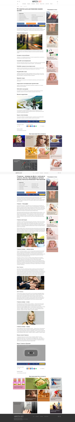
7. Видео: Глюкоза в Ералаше (35, 187)
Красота (37, 3)
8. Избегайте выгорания (34, 17)
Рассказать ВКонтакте (21, 23)
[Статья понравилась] (17, 126)
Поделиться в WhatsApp (36, 126)
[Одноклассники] (19, 1)
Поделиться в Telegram (32, 126)
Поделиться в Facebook (42, 23)
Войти (57, 1)
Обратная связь (46, 416)
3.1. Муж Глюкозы (21, 187)
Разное (51, 3)
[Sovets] (36, 2)
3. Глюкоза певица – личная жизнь (23, 186)
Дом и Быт (47, 3)
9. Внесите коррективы (34, 18)
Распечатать (42, 368)
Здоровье (28, 3)
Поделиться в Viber (34, 126)
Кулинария (24, 3)
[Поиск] (57, 3)
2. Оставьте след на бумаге (22, 16)
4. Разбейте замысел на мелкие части (24, 18)
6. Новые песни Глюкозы (34, 186)
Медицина (33, 3)
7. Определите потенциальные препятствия (37, 16)
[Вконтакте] (17, 1)
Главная (17, 4)
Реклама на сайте (19, 128)
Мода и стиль (42, 3)
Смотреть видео (31, 353)
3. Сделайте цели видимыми (22, 17)
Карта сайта (37, 416)
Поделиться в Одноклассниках (31, 23)
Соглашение (41, 416)
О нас (33, 416)
